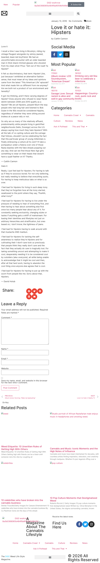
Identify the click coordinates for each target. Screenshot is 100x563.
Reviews (69, 121)
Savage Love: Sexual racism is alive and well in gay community (63, 96)
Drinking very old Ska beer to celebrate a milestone (86, 79)
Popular (16, 4)
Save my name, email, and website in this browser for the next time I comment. (24, 382)
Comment (6, 318)
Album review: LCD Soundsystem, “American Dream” (61, 79)
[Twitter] (60, 54)
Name (4, 349)
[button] (50, 14)
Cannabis (90, 115)
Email (4, 359)
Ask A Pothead (60, 126)
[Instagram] (66, 54)
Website (5, 368)
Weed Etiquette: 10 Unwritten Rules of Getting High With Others (21, 447)
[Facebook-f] (54, 54)
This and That (78, 126)
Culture (57, 121)
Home (56, 115)
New (6, 4)
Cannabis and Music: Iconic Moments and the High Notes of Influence (74, 450)
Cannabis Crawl (71, 115)
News (80, 121)
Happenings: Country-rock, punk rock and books (86, 96)
